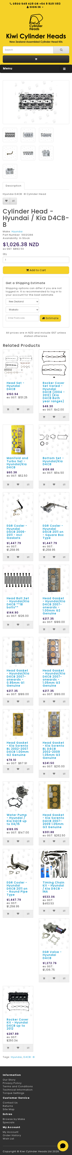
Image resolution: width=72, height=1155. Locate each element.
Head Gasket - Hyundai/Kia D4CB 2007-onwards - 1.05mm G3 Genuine (54, 678)
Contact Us (10, 1102)
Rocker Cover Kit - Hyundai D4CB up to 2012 (17, 1024)
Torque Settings (13, 1093)
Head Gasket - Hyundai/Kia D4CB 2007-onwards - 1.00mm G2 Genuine (54, 606)
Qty (5, 254)
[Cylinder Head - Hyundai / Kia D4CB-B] (36, 102)
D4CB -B (29, 1057)
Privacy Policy (12, 1083)
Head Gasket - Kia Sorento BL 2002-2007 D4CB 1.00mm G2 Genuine (18, 749)
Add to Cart (37, 270)
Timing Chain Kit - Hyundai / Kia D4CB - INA (53, 887)
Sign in (35, 7)
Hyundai (17, 231)
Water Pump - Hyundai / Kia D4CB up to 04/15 (17, 819)
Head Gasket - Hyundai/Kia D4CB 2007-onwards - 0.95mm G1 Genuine (18, 678)
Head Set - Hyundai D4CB (15, 386)
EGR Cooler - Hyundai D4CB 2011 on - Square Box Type (53, 532)
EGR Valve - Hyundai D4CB (52, 955)
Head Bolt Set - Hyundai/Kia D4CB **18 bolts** (18, 602)
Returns (8, 1106)
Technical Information (18, 1089)
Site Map (9, 1109)
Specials (9, 1122)
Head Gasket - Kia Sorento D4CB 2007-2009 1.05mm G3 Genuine (53, 821)
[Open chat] (62, 1145)
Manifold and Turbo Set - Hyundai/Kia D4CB (17, 462)
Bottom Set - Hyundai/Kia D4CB (53, 461)
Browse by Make (14, 1119)
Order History (12, 1135)
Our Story (9, 1079)
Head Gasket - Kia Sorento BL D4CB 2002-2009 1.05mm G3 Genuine (53, 750)
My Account (10, 1132)
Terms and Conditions (18, 1086)
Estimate (52, 318)
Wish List (8, 1138)
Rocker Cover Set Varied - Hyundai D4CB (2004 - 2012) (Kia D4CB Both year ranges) (54, 392)
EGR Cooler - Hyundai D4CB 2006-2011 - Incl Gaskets (17, 532)
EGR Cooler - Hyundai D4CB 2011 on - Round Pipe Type (17, 889)
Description (13, 185)
